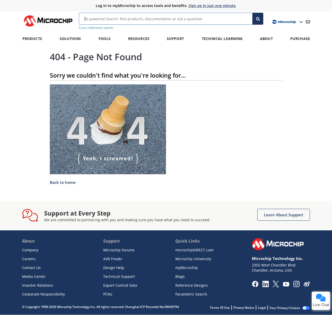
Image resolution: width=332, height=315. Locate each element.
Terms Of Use (220, 307)
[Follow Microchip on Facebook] (255, 285)
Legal (262, 307)
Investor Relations (37, 285)
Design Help (113, 267)
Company (30, 249)
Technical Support (119, 276)
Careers (29, 258)
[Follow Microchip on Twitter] (276, 285)
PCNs (107, 294)
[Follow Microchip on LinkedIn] (265, 285)
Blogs (180, 276)
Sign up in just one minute (212, 5)
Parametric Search (191, 294)
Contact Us (31, 267)
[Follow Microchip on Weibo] (306, 285)
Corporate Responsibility (43, 294)
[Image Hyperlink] (48, 26)
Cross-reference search (96, 27)
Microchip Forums (119, 249)
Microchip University (193, 258)
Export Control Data (120, 285)
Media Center (34, 276)
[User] (287, 22)
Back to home (63, 182)
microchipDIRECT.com (194, 249)
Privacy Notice (243, 307)
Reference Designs (191, 285)
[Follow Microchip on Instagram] (296, 285)
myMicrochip (186, 267)
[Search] (257, 19)
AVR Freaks (112, 258)
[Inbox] (308, 22)
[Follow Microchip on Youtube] (286, 284)
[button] (283, 215)
